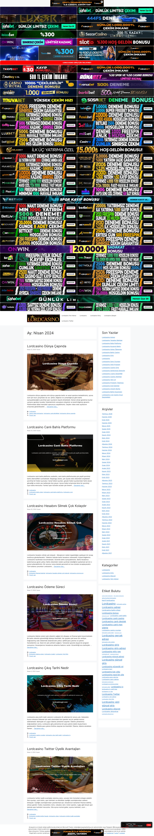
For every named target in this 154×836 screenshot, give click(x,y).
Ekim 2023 (106, 474)
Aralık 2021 (106, 541)
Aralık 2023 (106, 468)
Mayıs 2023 (106, 489)
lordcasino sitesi (54, 816)
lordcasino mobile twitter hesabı (38, 816)
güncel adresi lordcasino (109, 598)
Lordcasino (83, 315)
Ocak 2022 (106, 538)
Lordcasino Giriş (95, 315)
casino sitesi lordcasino (36, 413)
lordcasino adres (121, 604)
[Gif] (77, 150)
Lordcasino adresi (111, 607)
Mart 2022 (105, 532)
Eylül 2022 (105, 514)
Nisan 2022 (106, 529)
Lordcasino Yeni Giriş (62, 654)
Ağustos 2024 (107, 444)
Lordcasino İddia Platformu (111, 343)
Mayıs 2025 (106, 426)
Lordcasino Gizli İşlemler (110, 386)
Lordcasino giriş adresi (114, 648)
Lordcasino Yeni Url (109, 380)
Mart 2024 (106, 459)
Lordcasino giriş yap (111, 651)
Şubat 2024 (106, 462)
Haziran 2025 (107, 423)
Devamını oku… (52, 407)
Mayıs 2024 (106, 453)
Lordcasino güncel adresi (113, 656)
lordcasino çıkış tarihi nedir (54, 735)
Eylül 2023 (105, 477)
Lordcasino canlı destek (114, 621)
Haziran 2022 (107, 523)
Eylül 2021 (105, 550)
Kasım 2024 (106, 435)
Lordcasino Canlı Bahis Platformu (51, 427)
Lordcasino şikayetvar (110, 711)
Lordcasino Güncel (114, 654)
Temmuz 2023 (107, 483)
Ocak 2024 (106, 465)
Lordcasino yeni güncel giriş (110, 703)
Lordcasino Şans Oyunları (111, 361)
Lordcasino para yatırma (110, 677)
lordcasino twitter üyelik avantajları (69, 816)
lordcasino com (68, 492)
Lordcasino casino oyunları (37, 735)
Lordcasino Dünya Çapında (46, 346)
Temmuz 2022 (107, 520)
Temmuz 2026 (107, 414)
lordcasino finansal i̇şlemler (37, 573)
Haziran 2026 (107, 417)
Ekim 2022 (105, 511)
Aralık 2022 (106, 505)
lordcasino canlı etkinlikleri (51, 413)
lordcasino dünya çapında (67, 413)
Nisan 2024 (106, 456)
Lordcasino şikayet (111, 709)
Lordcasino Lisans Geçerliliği (112, 374)
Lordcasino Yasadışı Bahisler (112, 340)
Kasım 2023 (106, 471)
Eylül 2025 (105, 420)
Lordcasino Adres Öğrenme (112, 349)
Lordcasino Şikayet (110, 315)
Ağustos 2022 (107, 517)
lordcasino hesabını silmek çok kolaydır (57, 573)
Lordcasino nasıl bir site (113, 674)
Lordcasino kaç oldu (111, 672)
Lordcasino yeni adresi (109, 697)
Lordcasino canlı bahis (118, 616)
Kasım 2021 (106, 544)
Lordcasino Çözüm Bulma (111, 389)
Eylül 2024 (105, 441)
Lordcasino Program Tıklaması (113, 383)
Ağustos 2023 (107, 480)
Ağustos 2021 (107, 553)
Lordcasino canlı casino (113, 618)
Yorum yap (32, 415)
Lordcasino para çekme (110, 679)
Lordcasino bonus (110, 613)
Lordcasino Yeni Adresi (69, 315)
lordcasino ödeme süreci (36, 654)
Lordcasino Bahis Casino (111, 352)
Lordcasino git (105, 654)
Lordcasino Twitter (67, 321)
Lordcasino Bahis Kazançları (112, 392)
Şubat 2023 (106, 499)
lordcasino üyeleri (50, 654)
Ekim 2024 (106, 438)
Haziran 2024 (107, 450)
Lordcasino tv (66, 735)
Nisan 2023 (106, 492)
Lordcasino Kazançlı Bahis (111, 346)
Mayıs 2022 (106, 526)
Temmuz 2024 (107, 447)
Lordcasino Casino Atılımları (112, 377)
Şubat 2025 (106, 429)
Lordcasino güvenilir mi (112, 666)
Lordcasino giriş (110, 644)
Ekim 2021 (105, 547)
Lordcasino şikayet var (108, 714)
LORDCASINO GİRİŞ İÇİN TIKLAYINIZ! (77, 63)
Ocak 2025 (106, 432)
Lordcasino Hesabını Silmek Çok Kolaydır (57, 506)
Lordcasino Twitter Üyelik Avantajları (53, 749)
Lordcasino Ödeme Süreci (46, 587)
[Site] (38, 108)
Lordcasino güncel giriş (112, 661)
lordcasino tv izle (107, 691)
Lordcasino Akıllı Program (111, 364)
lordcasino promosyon (76, 573)
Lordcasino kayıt (107, 669)
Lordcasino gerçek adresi (112, 637)
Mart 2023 (106, 496)
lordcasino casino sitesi (108, 632)
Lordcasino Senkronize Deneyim (113, 371)
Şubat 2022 (106, 535)
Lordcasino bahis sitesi (36, 492)
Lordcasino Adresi (108, 337)
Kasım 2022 (106, 508)
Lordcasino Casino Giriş (110, 368)
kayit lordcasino (108, 600)
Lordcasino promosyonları (110, 684)
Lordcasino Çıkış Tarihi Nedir (48, 668)
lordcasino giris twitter (108, 642)
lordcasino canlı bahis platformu (53, 492)
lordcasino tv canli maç (109, 689)
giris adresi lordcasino (119, 595)
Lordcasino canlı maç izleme (112, 626)
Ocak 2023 (106, 502)
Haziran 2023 (107, 486)
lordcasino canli (105, 615)
